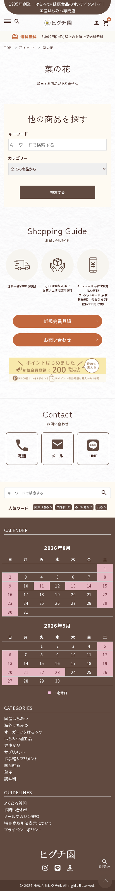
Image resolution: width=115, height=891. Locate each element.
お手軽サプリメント (20, 758)
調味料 (10, 778)
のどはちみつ (83, 507)
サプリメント (14, 752)
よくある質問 (15, 803)
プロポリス (64, 507)
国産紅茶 (12, 765)
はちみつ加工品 (18, 738)
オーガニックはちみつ (23, 732)
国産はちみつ (43, 507)
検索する (57, 192)
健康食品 (12, 745)
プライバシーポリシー (23, 829)
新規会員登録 (57, 321)
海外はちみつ (16, 725)
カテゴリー (18, 158)
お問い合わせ (57, 339)
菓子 (8, 772)
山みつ (101, 507)
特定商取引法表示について (28, 823)
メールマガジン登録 (21, 816)
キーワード (18, 134)
